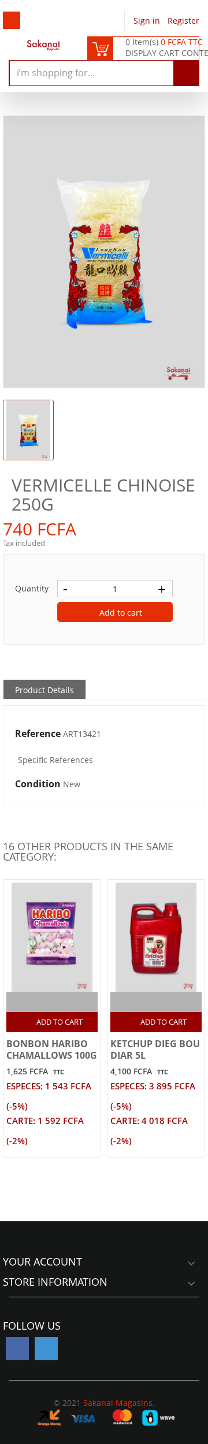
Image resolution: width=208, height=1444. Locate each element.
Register (183, 20)
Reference (38, 734)
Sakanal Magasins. (119, 1402)
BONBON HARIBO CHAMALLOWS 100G (51, 1049)
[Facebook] (17, 1348)
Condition (38, 784)
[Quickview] (64, 1002)
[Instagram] (46, 1348)
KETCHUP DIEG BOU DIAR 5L (155, 1049)
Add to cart (119, 612)
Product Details (44, 689)
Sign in (147, 20)
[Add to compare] (42, 1002)
